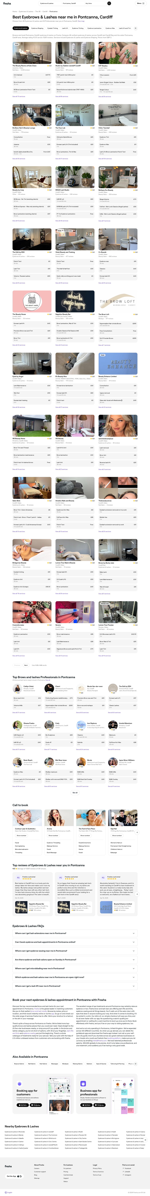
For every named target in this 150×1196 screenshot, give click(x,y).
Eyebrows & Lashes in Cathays (14, 1145)
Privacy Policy (97, 1168)
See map (81, 21)
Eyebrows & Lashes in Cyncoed (108, 1141)
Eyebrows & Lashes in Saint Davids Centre (78, 1141)
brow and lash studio (39, 1011)
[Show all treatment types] (135, 28)
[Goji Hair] (122, 832)
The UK (38, 11)
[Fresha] (7, 3)
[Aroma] (59, 832)
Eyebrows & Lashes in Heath (107, 1132)
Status (66, 1181)
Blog (35, 1175)
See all (75, 793)
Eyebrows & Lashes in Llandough (136, 1141)
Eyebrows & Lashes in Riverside (15, 1132)
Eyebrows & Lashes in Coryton (136, 1145)
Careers (36, 1168)
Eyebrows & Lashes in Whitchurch (45, 1138)
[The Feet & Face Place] (91, 832)
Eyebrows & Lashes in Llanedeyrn (136, 1138)
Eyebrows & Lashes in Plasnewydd (76, 1145)
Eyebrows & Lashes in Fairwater (108, 1135)
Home (15, 11)
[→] (137, 832)
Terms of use (97, 1175)
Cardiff (45, 11)
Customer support (40, 1171)
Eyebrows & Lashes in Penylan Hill (75, 1135)
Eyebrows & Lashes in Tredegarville (76, 1148)
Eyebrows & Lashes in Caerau (135, 1132)
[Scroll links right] (145, 1139)
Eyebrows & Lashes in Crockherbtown (47, 1148)
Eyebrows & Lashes (26, 11)
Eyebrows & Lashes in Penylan (135, 1135)
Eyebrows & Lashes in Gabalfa (14, 1138)
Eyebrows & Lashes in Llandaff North (46, 1145)
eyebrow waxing (29, 1033)
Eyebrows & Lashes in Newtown (108, 1148)
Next (26, 665)
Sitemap (36, 1178)
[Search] (109, 3)
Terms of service (98, 1171)
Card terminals (68, 1175)
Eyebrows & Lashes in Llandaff (44, 1132)
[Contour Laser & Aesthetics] (27, 832)
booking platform (114, 1038)
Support (66, 1178)
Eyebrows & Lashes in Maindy (14, 1135)
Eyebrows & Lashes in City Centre (75, 1138)
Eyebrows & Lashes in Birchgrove (108, 1138)
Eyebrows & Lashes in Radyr (135, 1148)
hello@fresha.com (100, 1041)
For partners (67, 1168)
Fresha (36, 1009)
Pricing (66, 1171)
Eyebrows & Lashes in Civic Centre (46, 1141)
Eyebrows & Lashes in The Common (46, 1135)
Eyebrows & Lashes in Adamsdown (109, 1145)
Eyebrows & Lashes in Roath (74, 1132)
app (52, 1014)
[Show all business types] (135, 1064)
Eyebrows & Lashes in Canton (14, 1141)
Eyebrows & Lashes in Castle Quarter (16, 1148)
